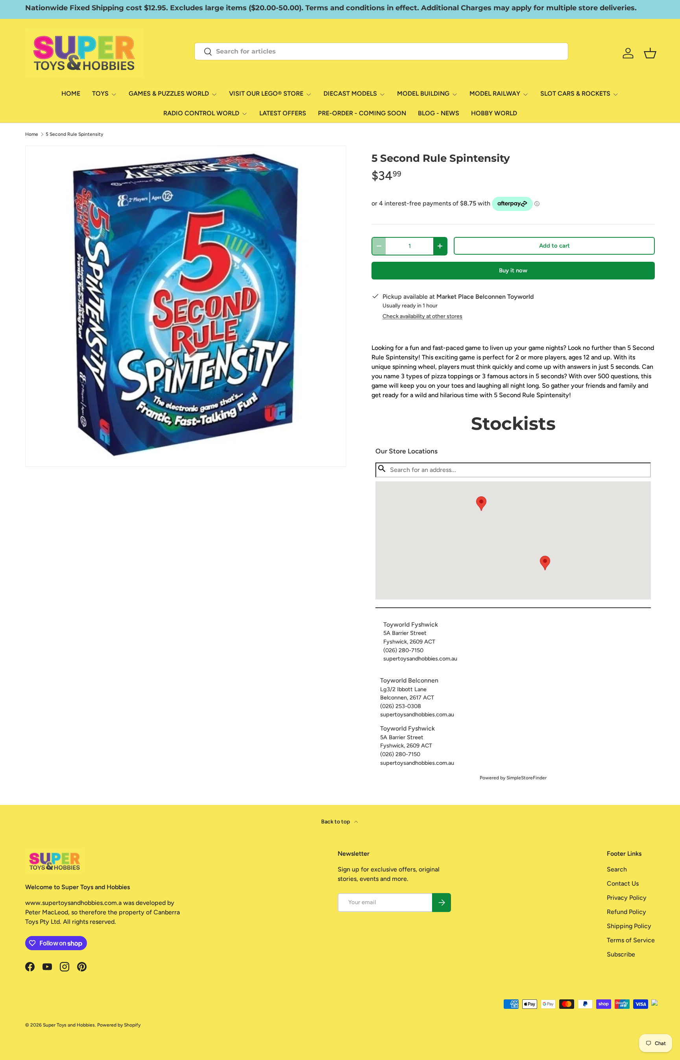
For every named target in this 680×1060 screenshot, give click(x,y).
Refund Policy (626, 912)
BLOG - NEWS (438, 113)
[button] (545, 563)
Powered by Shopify (118, 1025)
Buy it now (513, 270)
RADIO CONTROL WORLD (201, 113)
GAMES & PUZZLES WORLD (169, 93)
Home (31, 134)
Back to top (336, 821)
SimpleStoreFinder (526, 778)
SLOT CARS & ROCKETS (575, 93)
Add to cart (554, 245)
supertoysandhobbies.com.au (420, 658)
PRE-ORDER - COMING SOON (362, 113)
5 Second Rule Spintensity (74, 134)
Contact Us (623, 883)
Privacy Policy (627, 897)
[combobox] (381, 51)
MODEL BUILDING (423, 93)
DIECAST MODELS (350, 93)
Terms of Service (631, 940)
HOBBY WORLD (494, 113)
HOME (70, 93)
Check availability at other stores (422, 316)
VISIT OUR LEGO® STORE (266, 93)
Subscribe (621, 954)
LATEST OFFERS (282, 113)
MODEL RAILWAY (494, 93)
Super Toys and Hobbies (69, 1025)
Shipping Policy (629, 926)
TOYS (100, 93)
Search (617, 869)
